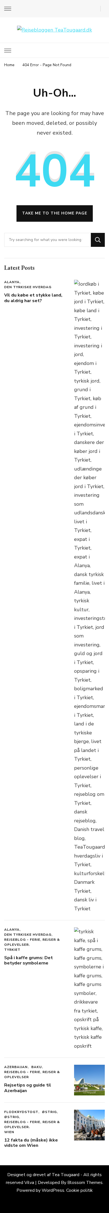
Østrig (49, 1112)
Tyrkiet (12, 949)
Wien (9, 1132)
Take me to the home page (54, 213)
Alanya (12, 282)
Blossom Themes (85, 1182)
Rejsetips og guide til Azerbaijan (27, 1088)
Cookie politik (79, 1190)
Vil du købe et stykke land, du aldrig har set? (33, 298)
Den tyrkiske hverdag (27, 287)
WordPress (53, 1190)
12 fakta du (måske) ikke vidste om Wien (31, 1143)
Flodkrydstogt (21, 1112)
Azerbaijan (16, 1067)
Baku (36, 1067)
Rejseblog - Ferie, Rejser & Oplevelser (32, 942)
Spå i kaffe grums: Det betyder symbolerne (28, 960)
